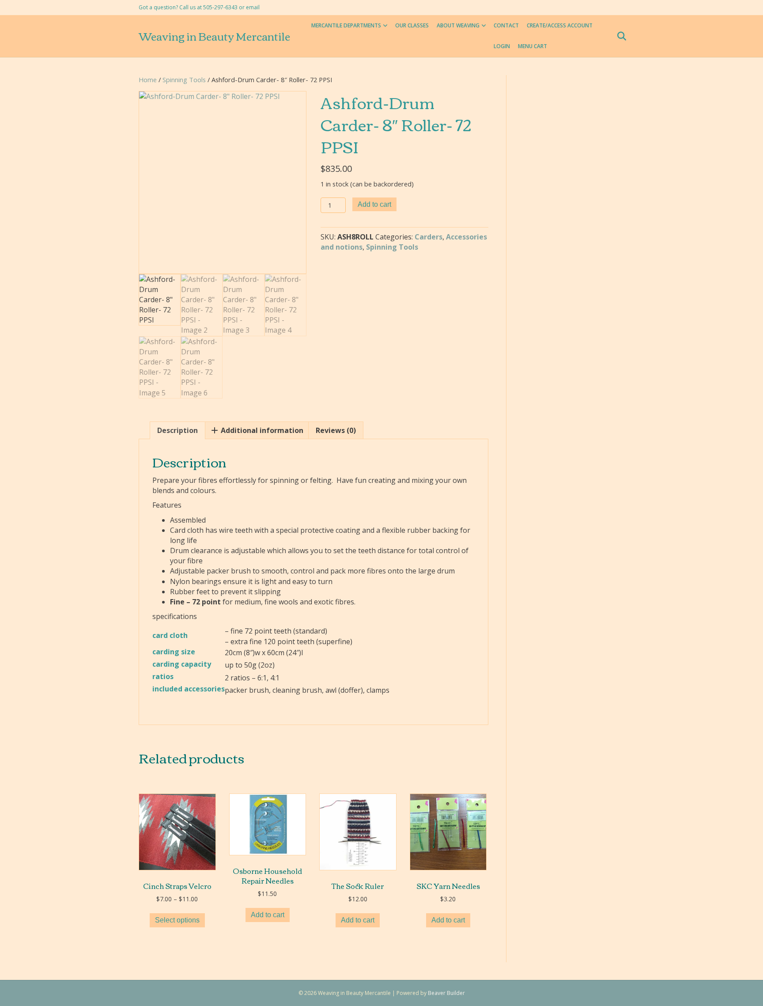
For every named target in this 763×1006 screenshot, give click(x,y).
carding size (173, 652)
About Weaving (458, 25)
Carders (428, 237)
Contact (506, 25)
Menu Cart (532, 46)
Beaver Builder (446, 993)
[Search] (618, 36)
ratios (163, 676)
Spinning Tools (184, 79)
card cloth (170, 635)
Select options (177, 920)
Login (502, 46)
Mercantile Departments (346, 25)
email (253, 7)
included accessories (188, 689)
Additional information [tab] (261, 430)
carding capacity (181, 664)
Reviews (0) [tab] (336, 430)
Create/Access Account (560, 25)
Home (148, 79)
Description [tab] (177, 430)
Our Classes (412, 25)
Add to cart (374, 204)
